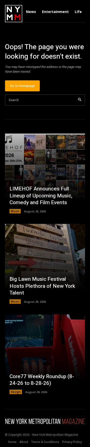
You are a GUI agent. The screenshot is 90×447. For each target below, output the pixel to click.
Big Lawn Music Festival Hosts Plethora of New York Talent (42, 286)
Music (15, 211)
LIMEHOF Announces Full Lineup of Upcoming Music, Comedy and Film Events (41, 195)
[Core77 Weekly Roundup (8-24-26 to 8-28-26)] (45, 354)
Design (16, 392)
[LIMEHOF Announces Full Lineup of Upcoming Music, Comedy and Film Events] (45, 173)
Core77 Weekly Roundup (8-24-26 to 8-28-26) (42, 380)
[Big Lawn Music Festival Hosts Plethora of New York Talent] (45, 264)
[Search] (79, 100)
